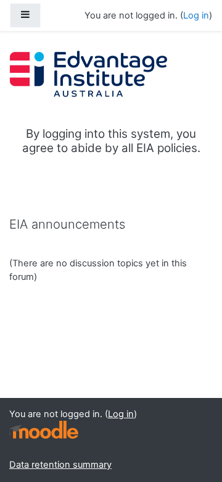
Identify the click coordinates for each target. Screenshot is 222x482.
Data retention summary (60, 464)
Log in (196, 15)
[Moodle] (43, 430)
